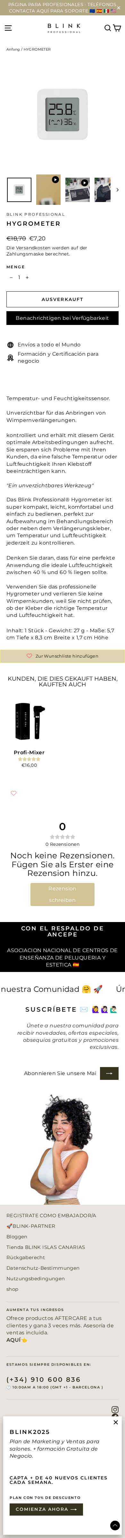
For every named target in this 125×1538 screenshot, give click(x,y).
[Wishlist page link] (13, 793)
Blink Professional (35, 214)
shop (12, 1289)
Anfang (13, 49)
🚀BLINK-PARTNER (30, 1226)
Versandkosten (33, 247)
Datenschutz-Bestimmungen (43, 1268)
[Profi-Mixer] (29, 721)
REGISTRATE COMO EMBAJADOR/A (51, 1215)
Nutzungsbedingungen (35, 1279)
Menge (15, 267)
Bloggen (17, 1237)
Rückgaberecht (25, 1257)
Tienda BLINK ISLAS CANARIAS (45, 1247)
